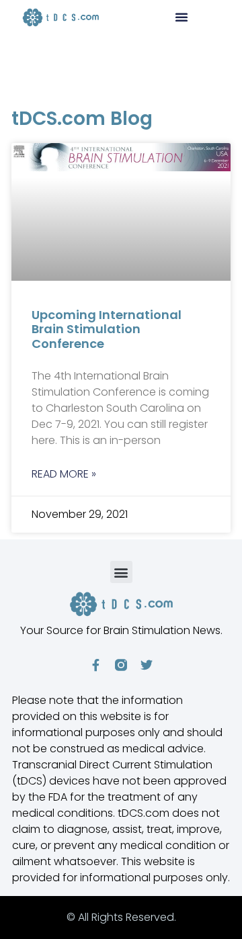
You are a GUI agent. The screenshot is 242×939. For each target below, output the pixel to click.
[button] (181, 17)
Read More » (64, 474)
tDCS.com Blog (82, 118)
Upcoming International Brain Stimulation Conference (107, 329)
